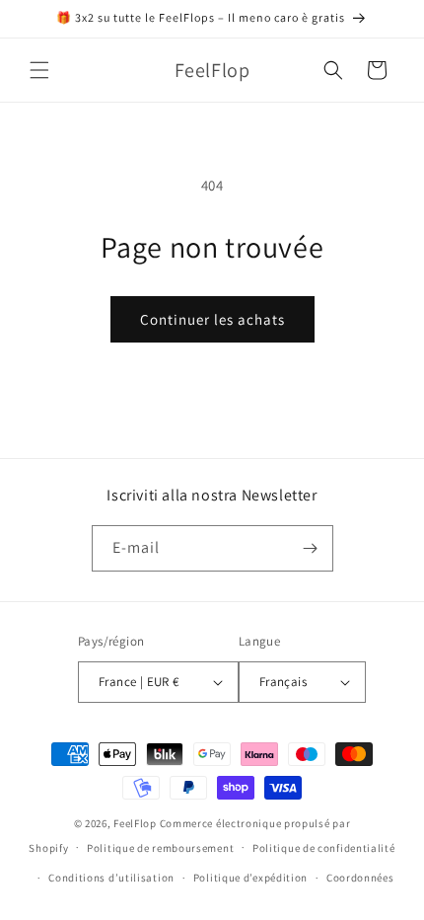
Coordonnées (360, 877)
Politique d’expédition (250, 877)
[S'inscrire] (310, 548)
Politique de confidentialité (323, 848)
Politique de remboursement (160, 848)
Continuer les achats (212, 319)
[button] (39, 70)
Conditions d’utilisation (111, 877)
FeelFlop (135, 823)
